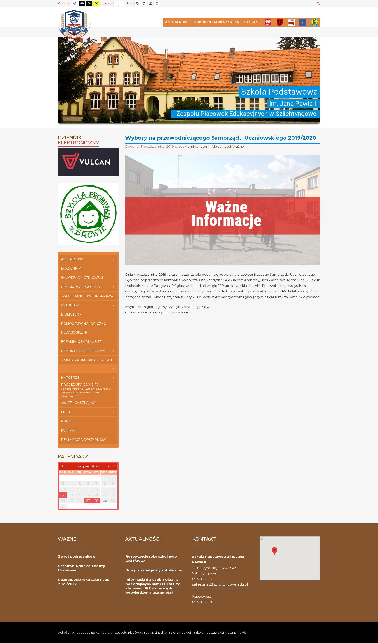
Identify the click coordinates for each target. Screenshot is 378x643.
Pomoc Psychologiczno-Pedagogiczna (84, 328)
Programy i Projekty (80, 287)
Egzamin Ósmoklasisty (82, 342)
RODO (66, 421)
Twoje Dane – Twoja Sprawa (87, 296)
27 (88, 501)
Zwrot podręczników (76, 556)
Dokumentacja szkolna (216, 22)
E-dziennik (71, 268)
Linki (65, 412)
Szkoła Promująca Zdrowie (87, 360)
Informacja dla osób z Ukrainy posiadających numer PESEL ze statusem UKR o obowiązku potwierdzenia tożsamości (153, 586)
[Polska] (268, 22)
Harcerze (70, 378)
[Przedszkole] (314, 22)
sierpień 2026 (88, 466)
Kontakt (251, 22)
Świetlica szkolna (78, 403)
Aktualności (177, 22)
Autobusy (70, 305)
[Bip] (291, 22)
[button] (274, 551)
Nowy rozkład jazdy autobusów (154, 570)
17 (63, 495)
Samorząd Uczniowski (82, 278)
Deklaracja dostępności (84, 440)
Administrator (196, 146)
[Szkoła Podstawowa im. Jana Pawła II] (74, 24)
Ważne (238, 146)
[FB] (303, 22)
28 (96, 501)
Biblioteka (71, 314)
